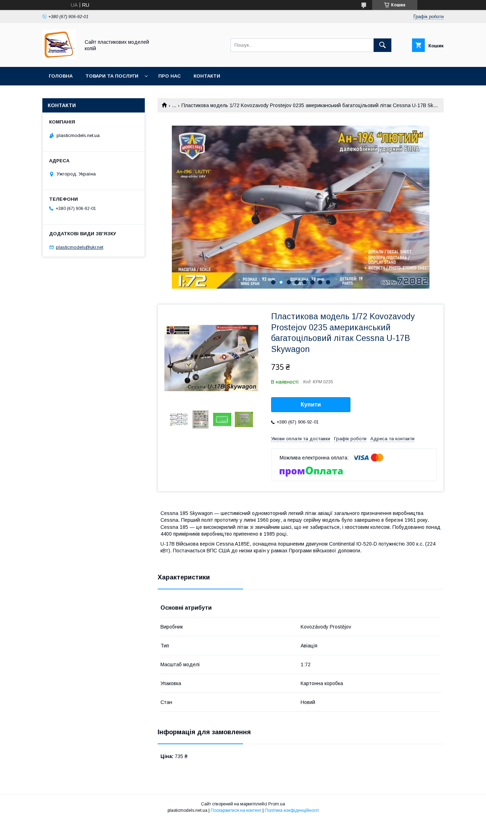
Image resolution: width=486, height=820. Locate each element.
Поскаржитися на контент (236, 810)
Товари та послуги (111, 76)
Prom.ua (276, 803)
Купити (311, 404)
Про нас (169, 76)
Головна (61, 76)
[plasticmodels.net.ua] (59, 58)
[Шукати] (382, 45)
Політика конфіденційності (292, 810)
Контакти (207, 76)
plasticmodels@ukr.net (79, 247)
